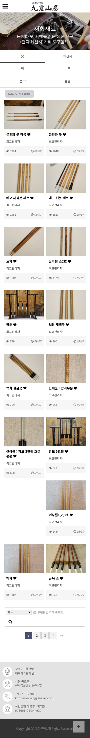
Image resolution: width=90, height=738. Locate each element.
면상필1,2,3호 (59, 514)
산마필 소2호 (58, 261)
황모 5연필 (57, 451)
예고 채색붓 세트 (18, 197)
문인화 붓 (56, 134)
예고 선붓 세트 (59, 197)
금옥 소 (54, 578)
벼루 (67, 68)
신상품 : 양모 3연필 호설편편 (23, 453)
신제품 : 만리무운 (61, 388)
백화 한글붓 (14, 388)
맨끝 (61, 635)
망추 (9, 324)
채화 (9, 578)
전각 (23, 81)
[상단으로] (78, 727)
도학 (9, 261)
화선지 (67, 56)
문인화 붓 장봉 (16, 134)
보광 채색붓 (57, 324)
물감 (67, 81)
